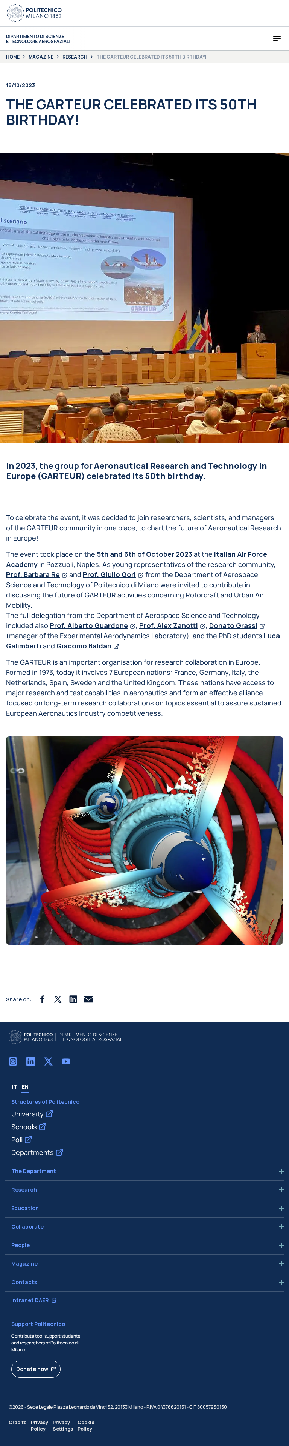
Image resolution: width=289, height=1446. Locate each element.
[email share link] (88, 999)
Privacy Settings (63, 1425)
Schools (24, 1126)
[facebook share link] (42, 999)
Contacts (24, 1282)
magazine (24, 1264)
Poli (17, 1139)
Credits (17, 1422)
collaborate (27, 1227)
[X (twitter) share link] (57, 999)
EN (25, 1086)
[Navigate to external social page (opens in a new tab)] (13, 1061)
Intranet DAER (30, 1300)
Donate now (32, 1368)
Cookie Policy (86, 1425)
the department (33, 1171)
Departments (32, 1152)
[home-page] (38, 38)
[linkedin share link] (73, 999)
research (24, 1190)
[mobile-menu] (277, 38)
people (20, 1245)
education (25, 1208)
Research (74, 57)
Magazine (41, 57)
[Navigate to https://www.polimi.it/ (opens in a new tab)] (34, 13)
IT (14, 1086)
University (27, 1113)
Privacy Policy (39, 1425)
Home (13, 57)
